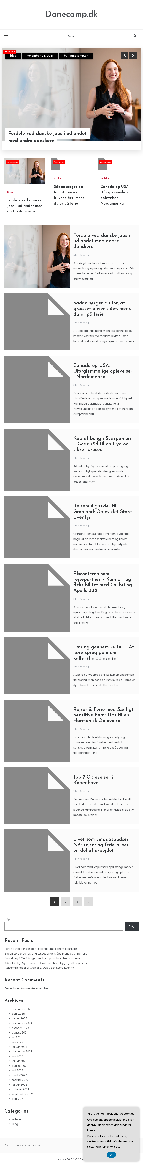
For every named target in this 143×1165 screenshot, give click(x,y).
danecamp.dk (78, 55)
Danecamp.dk (71, 14)
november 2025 (22, 1009)
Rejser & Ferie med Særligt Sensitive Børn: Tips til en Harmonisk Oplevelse (103, 715)
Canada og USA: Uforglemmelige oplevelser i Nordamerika (102, 371)
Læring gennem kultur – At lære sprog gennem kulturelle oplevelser (103, 653)
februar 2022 (20, 1080)
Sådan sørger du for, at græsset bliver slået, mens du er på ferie (102, 309)
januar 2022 (19, 1084)
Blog (13, 55)
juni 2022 (17, 1070)
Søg (7, 919)
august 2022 (20, 1065)
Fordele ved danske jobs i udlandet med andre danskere (47, 137)
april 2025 (18, 1013)
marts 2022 (19, 1075)
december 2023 (22, 1051)
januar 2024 (19, 1047)
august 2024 (20, 1032)
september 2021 (23, 1094)
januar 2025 (19, 1018)
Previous (124, 55)
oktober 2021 (20, 1089)
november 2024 (22, 1023)
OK (111, 1154)
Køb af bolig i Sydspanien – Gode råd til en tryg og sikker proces (102, 444)
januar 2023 (19, 1061)
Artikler (58, 178)
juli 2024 (17, 1037)
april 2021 (18, 1098)
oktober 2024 (20, 1028)
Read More (126, 137)
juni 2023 (17, 1056)
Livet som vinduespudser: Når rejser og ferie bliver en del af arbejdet (101, 845)
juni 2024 (17, 1042)
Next (133, 55)
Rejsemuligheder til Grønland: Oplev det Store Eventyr (102, 512)
